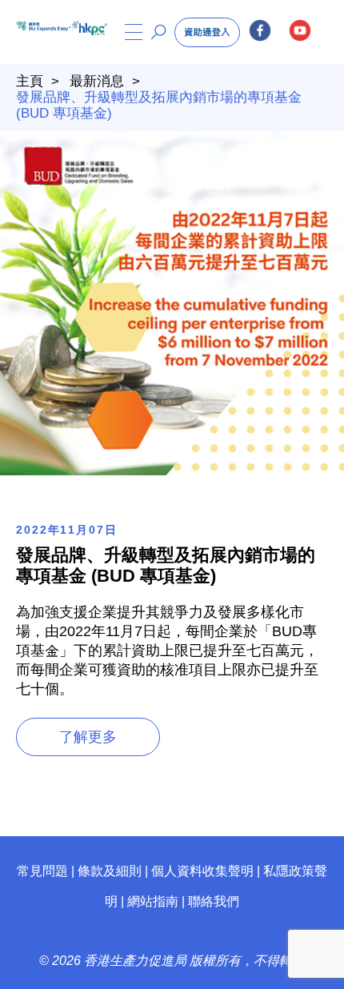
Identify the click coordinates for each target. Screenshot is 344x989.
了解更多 (88, 737)
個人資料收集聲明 (202, 871)
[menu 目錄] (133, 32)
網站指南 (152, 901)
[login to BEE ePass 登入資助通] (207, 32)
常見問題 (42, 871)
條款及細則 (110, 871)
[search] (158, 32)
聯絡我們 (213, 901)
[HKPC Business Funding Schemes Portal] (44, 32)
